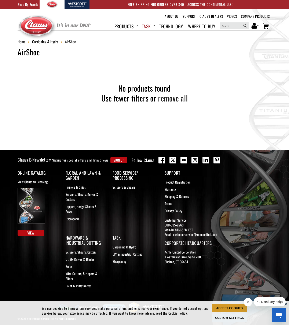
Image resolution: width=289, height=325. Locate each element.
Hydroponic (73, 218)
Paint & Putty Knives (78, 285)
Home (22, 41)
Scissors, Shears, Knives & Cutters (82, 197)
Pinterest (216, 160)
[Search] (245, 25)
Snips (69, 266)
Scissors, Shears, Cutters (81, 252)
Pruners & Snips (76, 187)
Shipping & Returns (177, 196)
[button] (125, 26)
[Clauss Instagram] (194, 160)
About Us (172, 16)
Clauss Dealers (211, 16)
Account (255, 25)
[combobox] (234, 25)
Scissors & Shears (124, 187)
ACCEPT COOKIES (229, 308)
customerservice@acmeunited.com (195, 234)
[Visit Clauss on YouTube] (183, 160)
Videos (232, 16)
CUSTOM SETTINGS (229, 318)
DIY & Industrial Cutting (127, 254)
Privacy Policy (173, 210)
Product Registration (177, 182)
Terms (168, 203)
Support (189, 16)
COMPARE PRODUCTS (255, 16)
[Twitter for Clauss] (172, 160)
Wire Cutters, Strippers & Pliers (81, 276)
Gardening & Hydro (45, 41)
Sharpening (120, 261)
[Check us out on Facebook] (161, 160)
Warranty (170, 189)
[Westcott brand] (77, 4)
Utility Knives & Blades (80, 259)
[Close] (286, 304)
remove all (173, 98)
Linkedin (205, 160)
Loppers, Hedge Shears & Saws (81, 209)
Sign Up (119, 160)
